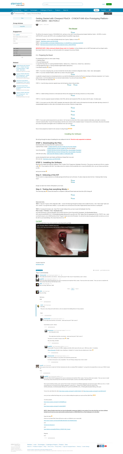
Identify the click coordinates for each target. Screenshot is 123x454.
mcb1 (59, 275)
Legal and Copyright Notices (69, 446)
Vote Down (42, 301)
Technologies (41, 444)
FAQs (45, 446)
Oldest (68, 288)
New (109, 13)
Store (66, 444)
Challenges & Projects (52, 444)
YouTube (106, 446)
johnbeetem (51, 330)
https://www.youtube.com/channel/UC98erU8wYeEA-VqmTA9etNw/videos (60, 420)
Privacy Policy (58, 446)
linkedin (103, 446)
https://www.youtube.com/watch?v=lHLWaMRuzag (55, 401)
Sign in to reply (39, 270)
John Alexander (52, 350)
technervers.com (40, 264)
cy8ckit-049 (18, 55)
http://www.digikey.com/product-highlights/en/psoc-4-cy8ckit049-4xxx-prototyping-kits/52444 (61, 43)
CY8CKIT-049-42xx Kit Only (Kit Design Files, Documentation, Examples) (64, 150)
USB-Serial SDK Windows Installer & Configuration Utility (60, 153)
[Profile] (109, 10)
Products (61, 444)
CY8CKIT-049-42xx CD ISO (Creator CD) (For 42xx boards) (62, 146)
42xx (17, 53)
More (14, 13)
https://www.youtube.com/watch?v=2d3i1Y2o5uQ (70, 391)
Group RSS (22, 26)
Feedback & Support (37, 446)
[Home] (17, 4)
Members (29, 444)
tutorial (17, 48)
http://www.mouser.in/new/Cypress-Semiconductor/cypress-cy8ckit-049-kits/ (58, 44)
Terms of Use (51, 446)
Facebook (101, 446)
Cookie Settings (85, 446)
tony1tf (57, 279)
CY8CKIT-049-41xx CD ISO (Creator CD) (57, 148)
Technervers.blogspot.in (49, 424)
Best (73, 288)
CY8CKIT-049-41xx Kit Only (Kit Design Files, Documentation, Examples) (64, 151)
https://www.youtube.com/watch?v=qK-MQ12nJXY (94, 391)
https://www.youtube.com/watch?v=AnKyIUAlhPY (55, 406)
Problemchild (43, 275)
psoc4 (17, 50)
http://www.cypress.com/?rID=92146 (49, 41)
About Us (29, 446)
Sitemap (79, 446)
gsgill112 (18, 34)
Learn (35, 444)
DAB (41, 283)
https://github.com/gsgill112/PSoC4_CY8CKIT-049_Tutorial (57, 429)
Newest (77, 288)
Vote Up (40, 301)
